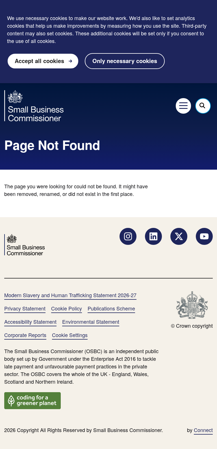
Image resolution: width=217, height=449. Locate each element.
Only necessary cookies (124, 61)
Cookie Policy (66, 308)
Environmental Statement (90, 321)
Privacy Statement (24, 308)
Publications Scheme (111, 308)
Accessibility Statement (30, 321)
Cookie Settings (70, 334)
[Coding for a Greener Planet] (32, 399)
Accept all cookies (39, 61)
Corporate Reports (25, 334)
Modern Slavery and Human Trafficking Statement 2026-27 (70, 295)
